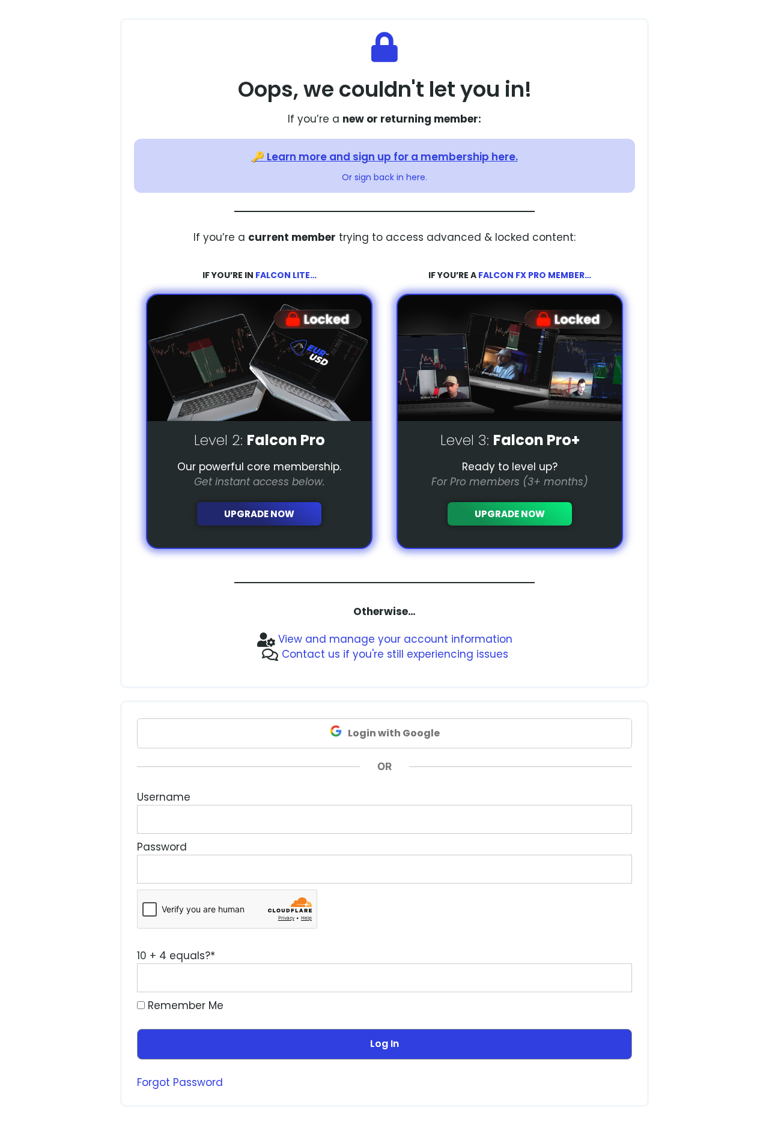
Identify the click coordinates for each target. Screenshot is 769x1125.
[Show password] (611, 869)
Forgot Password (180, 1082)
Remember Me (184, 1005)
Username (163, 797)
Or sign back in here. (384, 177)
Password (162, 847)
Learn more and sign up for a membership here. (392, 157)
